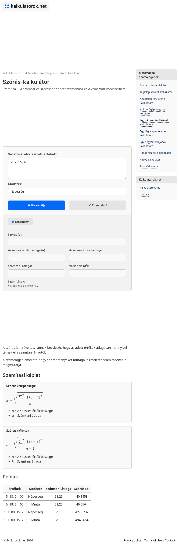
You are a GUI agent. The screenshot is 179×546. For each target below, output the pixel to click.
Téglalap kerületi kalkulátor (156, 92)
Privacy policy (132, 540)
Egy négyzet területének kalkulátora (154, 122)
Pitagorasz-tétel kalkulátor (155, 152)
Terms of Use (153, 540)
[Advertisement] (89, 38)
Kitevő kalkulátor (150, 159)
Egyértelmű (99, 205)
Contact (144, 194)
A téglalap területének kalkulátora (153, 100)
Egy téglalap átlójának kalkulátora (153, 133)
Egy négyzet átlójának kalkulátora (153, 144)
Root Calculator (149, 166)
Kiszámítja (38, 205)
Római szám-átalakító (153, 85)
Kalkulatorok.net (150, 187)
